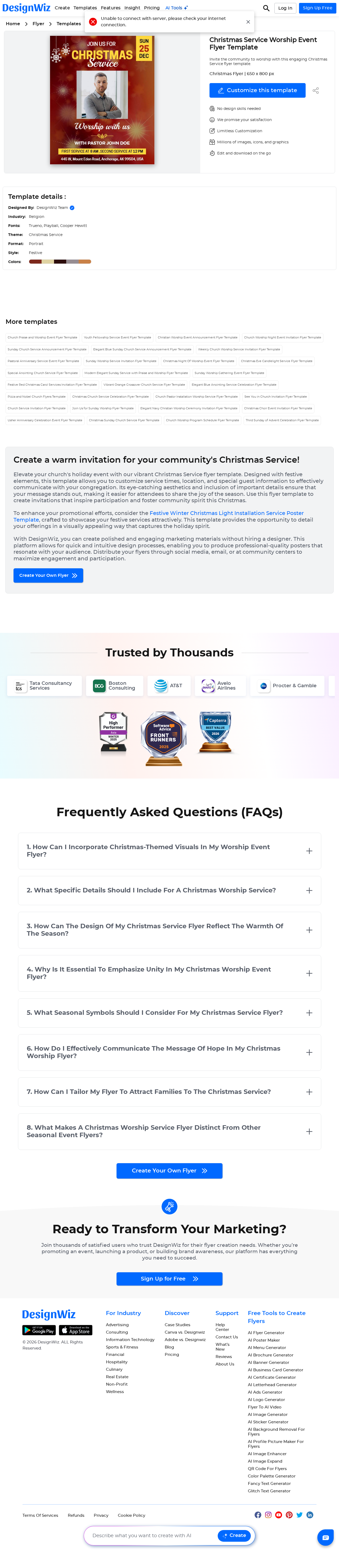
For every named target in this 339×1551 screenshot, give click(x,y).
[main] (177, 8)
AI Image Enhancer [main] (267, 1454)
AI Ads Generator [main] (265, 1392)
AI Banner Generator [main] (268, 1363)
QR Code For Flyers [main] (267, 1469)
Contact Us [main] (227, 1337)
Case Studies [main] (177, 1325)
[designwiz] (260, 1514)
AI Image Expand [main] (265, 1461)
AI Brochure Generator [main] (270, 1355)
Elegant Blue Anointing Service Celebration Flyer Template (234, 384)
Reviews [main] (224, 1357)
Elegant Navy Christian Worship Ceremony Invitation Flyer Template (189, 408)
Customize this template (262, 90)
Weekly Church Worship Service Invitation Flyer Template (239, 349)
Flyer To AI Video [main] (265, 1407)
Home (13, 24)
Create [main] (62, 8)
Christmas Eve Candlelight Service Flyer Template (277, 361)
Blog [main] (169, 1347)
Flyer (38, 24)
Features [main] (111, 8)
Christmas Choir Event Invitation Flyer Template (278, 408)
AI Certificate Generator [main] (272, 1378)
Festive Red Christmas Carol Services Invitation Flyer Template (52, 384)
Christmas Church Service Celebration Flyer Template (110, 396)
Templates (85, 8)
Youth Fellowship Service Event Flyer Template (117, 337)
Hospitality (116, 1362)
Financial (115, 1355)
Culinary (114, 1370)
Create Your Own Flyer (44, 575)
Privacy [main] (101, 1516)
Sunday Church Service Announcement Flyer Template (47, 349)
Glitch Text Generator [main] (269, 1491)
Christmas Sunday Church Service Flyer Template (124, 420)
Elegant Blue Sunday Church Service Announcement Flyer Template (142, 349)
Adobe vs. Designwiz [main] (185, 1340)
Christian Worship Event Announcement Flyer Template (198, 337)
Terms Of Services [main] (40, 1516)
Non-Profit (117, 1384)
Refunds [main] (76, 1516)
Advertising (117, 1325)
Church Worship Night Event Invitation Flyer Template (282, 337)
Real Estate (117, 1377)
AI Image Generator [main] (268, 1415)
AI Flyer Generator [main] (266, 1333)
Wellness (115, 1392)
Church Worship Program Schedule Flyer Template (202, 420)
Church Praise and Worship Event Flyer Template (42, 337)
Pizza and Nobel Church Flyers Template (37, 396)
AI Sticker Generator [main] (268, 1422)
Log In (285, 8)
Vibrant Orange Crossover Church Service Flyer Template (144, 384)
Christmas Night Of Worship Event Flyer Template (198, 361)
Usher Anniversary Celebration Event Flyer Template (45, 420)
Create (238, 1535)
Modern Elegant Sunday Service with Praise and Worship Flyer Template (136, 373)
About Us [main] (225, 1364)
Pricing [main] (152, 8)
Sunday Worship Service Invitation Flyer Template (121, 361)
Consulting (117, 1332)
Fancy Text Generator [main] (269, 1484)
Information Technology (130, 1340)
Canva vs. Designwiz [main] (185, 1332)
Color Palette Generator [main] (272, 1476)
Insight (132, 8)
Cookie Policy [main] (131, 1516)
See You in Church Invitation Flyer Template (275, 396)
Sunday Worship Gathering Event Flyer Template (229, 373)
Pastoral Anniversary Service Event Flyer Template (43, 361)
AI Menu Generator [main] (267, 1348)
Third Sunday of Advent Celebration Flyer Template (282, 420)
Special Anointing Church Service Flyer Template (43, 373)
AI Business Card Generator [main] (275, 1370)
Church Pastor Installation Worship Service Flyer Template (196, 396)
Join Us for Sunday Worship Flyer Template (103, 408)
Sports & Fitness (122, 1347)
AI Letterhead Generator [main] (272, 1385)
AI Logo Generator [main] (266, 1400)
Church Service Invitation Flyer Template (37, 408)
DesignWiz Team (52, 208)
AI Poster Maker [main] (264, 1340)
